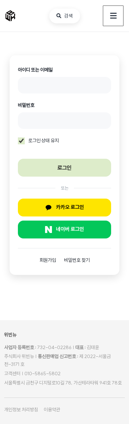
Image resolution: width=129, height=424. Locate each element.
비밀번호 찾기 (77, 260)
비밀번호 (26, 105)
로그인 (64, 167)
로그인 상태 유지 (43, 140)
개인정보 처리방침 (21, 409)
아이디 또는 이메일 (35, 70)
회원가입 (48, 260)
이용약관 (52, 409)
